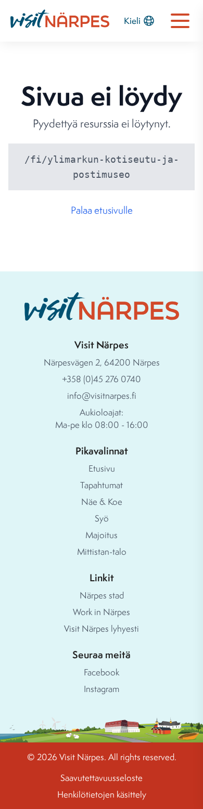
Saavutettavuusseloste (101, 778)
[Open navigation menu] (180, 20)
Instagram (101, 689)
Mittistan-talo (101, 551)
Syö (102, 518)
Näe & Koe (101, 501)
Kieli (132, 21)
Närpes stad (102, 595)
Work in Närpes (101, 612)
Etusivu (101, 468)
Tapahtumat (101, 485)
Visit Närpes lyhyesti (101, 628)
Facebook (101, 672)
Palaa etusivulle (102, 210)
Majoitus (101, 535)
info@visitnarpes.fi (101, 395)
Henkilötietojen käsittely (101, 794)
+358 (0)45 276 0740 (101, 379)
